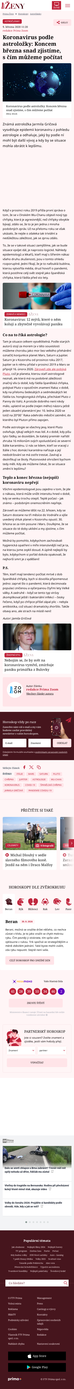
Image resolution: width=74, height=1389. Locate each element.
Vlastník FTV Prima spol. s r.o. (19, 1336)
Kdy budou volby (19, 1255)
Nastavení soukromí (48, 1343)
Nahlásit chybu (16, 1343)
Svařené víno (54, 1259)
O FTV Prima (15, 1298)
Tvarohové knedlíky (17, 1271)
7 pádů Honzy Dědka (23, 1259)
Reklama (13, 1309)
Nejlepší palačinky (39, 1271)
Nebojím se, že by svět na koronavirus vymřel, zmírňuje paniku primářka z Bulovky (29, 665)
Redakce (41, 1334)
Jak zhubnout (18, 1247)
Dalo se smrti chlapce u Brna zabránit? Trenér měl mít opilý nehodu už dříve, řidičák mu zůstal (35, 1170)
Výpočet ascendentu (50, 1267)
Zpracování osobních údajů (49, 1321)
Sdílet (60, 23)
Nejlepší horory (55, 1247)
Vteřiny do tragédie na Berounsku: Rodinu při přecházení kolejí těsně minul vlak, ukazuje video (37, 1187)
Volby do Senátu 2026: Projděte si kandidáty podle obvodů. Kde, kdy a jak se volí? (33, 1204)
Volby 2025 (41, 1259)
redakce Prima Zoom (15, 30)
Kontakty (42, 1314)
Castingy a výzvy (46, 1309)
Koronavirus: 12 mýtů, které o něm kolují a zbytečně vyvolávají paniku (33, 321)
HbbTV (12, 1314)
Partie (47, 1251)
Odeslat (62, 743)
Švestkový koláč (58, 1271)
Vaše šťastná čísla (53, 981)
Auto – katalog (56, 1255)
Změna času (35, 1251)
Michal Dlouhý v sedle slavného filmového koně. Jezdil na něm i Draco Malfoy (29, 860)
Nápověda (42, 1329)
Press (40, 1303)
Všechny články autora (40, 693)
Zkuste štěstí (35, 1003)
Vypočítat (37, 1062)
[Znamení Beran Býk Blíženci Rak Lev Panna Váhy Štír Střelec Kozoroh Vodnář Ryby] (39, 743)
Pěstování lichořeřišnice (26, 1267)
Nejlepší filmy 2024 (36, 1247)
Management (44, 1298)
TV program (21, 1251)
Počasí (55, 1251)
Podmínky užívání (18, 1320)
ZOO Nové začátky (38, 1255)
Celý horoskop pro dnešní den (30, 960)
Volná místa (14, 1303)
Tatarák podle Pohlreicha (31, 1263)
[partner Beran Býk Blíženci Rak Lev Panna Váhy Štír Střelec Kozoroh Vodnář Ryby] (52, 1050)
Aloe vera (50, 1263)
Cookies (12, 1329)
